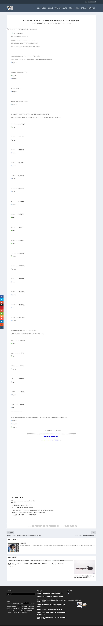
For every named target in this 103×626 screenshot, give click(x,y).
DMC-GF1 (16, 501)
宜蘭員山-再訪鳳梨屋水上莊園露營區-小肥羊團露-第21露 (49, 609)
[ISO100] (13, 127)
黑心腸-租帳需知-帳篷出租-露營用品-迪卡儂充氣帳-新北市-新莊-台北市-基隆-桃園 (51, 618)
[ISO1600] (13, 282)
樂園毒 (24, 610)
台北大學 (20, 610)
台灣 (30, 603)
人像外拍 (23, 612)
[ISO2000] (13, 295)
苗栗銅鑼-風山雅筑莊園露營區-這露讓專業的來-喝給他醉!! (50, 593)
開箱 (10, 608)
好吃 (10, 606)
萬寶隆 (32, 608)
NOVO (23, 606)
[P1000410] (14, 420)
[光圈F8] (13, 408)
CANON (32, 603)
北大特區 (15, 612)
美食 (20, 612)
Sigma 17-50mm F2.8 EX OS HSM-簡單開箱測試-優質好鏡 (18, 564)
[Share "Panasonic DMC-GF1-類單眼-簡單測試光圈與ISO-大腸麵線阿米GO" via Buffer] (49, 526)
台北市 (27, 608)
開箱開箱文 (60, 23)
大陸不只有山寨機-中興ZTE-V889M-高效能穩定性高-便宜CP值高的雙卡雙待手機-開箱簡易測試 (32, 510)
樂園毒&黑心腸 (91, 8)
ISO (22, 501)
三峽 (8, 612)
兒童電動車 (26, 606)
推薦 (20, 606)
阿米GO (9, 603)
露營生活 (50, 8)
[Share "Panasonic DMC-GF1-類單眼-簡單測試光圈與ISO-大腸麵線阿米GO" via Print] (58, 526)
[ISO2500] (13, 308)
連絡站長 (44, 8)
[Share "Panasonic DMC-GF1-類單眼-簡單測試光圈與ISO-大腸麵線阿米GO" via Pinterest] (44, 526)
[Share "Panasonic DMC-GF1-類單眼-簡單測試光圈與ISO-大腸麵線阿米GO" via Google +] (38, 526)
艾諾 (26, 610)
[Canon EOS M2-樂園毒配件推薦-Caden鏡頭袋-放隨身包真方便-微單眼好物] (84, 567)
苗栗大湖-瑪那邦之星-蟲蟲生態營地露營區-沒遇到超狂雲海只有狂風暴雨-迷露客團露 (51, 600)
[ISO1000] (13, 256)
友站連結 (83, 8)
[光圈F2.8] (13, 369)
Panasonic (26, 501)
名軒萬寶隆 (32, 606)
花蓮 (14, 606)
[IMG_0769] (14, 75)
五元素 (14, 608)
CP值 (8, 608)
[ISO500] (13, 217)
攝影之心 (71, 8)
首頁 (38, 8)
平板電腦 (21, 608)
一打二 (18, 608)
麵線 (10, 610)
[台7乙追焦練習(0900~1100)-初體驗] (40, 560)
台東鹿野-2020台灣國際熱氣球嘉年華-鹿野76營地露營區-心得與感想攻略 (51, 605)
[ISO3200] (13, 320)
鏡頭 (12, 606)
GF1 (20, 501)
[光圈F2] (13, 356)
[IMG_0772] (14, 104)
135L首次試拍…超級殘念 (58, 563)
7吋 (33, 610)
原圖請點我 (21, 124)
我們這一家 (57, 8)
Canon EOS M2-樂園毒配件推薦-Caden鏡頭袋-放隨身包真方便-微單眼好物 (84, 576)
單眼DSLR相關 (54, 23)
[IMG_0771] (14, 62)
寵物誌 (77, 8)
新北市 (16, 606)
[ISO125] (13, 140)
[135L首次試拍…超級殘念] (62, 560)
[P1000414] (14, 427)
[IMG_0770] (14, 78)
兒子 (17, 610)
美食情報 (65, 8)
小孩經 (15, 610)
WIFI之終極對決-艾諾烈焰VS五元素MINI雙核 (21, 505)
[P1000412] (14, 424)
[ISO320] (13, 191)
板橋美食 (10, 612)
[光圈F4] (13, 382)
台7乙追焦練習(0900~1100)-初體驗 (38, 563)
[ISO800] (13, 243)
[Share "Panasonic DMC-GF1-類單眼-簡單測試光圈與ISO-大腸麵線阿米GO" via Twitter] (35, 526)
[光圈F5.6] (13, 395)
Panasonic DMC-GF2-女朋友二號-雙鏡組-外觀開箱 (23, 507)
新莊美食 (19, 603)
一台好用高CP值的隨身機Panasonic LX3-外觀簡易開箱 (24, 514)
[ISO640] (13, 230)
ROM (7, 610)
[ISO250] (13, 178)
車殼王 (28, 610)
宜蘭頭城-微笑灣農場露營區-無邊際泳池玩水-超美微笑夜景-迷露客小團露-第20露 (51, 613)
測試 (30, 501)
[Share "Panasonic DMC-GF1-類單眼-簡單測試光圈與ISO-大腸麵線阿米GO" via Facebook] (32, 526)
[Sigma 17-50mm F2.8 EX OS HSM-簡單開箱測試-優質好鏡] (18, 560)
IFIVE (16, 608)
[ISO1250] (13, 269)
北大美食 (27, 612)
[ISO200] (13, 166)
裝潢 (18, 612)
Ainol (30, 608)
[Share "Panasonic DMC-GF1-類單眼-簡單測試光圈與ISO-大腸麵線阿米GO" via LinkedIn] (46, 526)
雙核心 (31, 610)
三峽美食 (15, 603)
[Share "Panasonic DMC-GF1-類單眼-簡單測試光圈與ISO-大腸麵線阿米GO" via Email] (55, 526)
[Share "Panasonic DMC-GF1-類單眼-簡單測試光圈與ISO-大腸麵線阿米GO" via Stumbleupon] (52, 526)
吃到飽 (25, 608)
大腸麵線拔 (39, 23)
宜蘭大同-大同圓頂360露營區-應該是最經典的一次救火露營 (50, 596)
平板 (22, 603)
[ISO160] (13, 153)
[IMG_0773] (14, 91)
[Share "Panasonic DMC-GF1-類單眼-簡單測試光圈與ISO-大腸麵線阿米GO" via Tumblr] (41, 526)
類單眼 (32, 501)
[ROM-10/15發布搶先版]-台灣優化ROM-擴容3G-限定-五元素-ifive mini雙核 (28, 512)
